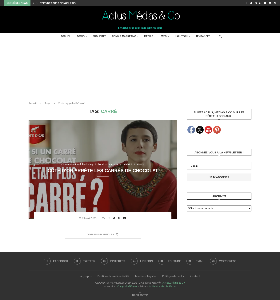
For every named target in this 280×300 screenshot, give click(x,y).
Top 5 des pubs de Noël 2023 (58, 3)
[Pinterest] (256, 3)
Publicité (127, 164)
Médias (148, 36)
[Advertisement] (140, 69)
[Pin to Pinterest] (119, 218)
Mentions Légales (145, 276)
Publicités (99, 36)
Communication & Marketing (77, 164)
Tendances (203, 36)
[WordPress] (275, 3)
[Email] (270, 3)
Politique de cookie (173, 276)
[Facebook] (246, 3)
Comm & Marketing (124, 36)
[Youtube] (265, 3)
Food (101, 164)
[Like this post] (104, 218)
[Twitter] (251, 3)
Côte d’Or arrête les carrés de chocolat (103, 170)
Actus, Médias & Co (174, 282)
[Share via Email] (125, 218)
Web (164, 36)
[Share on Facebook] (109, 218)
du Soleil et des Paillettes (162, 286)
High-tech (181, 36)
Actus (81, 36)
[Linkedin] (260, 3)
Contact (195, 276)
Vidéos (140, 164)
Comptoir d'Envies (127, 286)
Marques (113, 164)
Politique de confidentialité (113, 276)
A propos (86, 276)
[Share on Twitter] (114, 218)
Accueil (66, 36)
